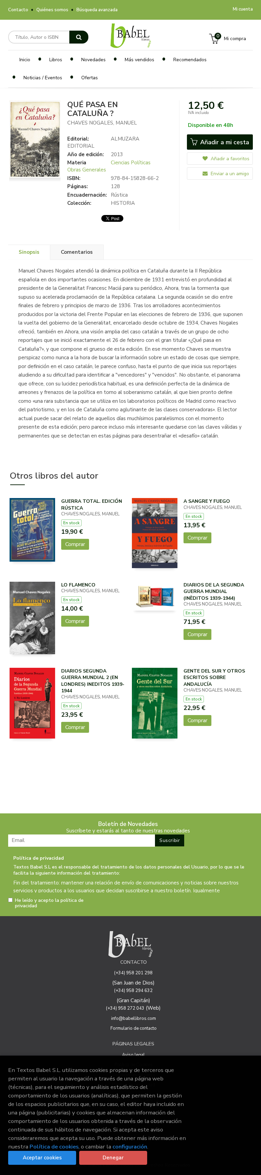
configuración (129, 1147)
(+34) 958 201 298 (133, 973)
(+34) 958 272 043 (125, 1008)
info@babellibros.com (133, 1018)
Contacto (18, 10)
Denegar (113, 1157)
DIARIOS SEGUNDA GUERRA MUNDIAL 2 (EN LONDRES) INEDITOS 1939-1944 (92, 681)
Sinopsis (29, 252)
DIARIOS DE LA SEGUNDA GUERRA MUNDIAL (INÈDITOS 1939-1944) (214, 591)
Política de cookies (54, 1147)
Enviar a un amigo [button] (229, 173)
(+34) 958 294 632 (133, 991)
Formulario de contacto (133, 1028)
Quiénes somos (52, 10)
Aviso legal (133, 1055)
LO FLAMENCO (78, 585)
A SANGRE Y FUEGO (207, 501)
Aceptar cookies (42, 1157)
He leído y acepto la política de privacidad (49, 903)
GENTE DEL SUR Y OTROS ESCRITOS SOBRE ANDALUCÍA (214, 678)
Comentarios (77, 252)
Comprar (75, 544)
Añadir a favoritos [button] (229, 158)
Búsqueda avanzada (97, 10)
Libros (55, 59)
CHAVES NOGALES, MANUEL (102, 122)
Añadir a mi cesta (223, 142)
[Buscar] (78, 37)
